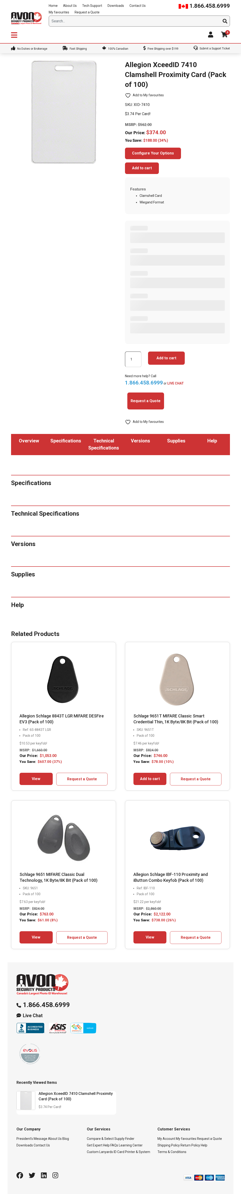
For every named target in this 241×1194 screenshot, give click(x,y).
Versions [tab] (140, 441)
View (36, 779)
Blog (65, 1139)
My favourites (59, 12)
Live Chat (33, 1015)
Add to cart (142, 168)
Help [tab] (212, 441)
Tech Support (92, 6)
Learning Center (131, 1145)
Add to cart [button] (150, 779)
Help (204, 1145)
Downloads (116, 6)
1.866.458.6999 (209, 6)
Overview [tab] (29, 441)
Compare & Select (100, 1139)
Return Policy (190, 1145)
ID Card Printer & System (132, 1152)
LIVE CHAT (175, 383)
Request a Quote (87, 12)
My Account (166, 1139)
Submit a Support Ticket (214, 48)
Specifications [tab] (65, 441)
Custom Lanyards (100, 1152)
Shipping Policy (168, 1145)
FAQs (114, 1145)
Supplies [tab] (176, 441)
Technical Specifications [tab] (103, 444)
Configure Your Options (153, 153)
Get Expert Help (98, 1145)
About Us (70, 6)
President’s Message (31, 1139)
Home (53, 6)
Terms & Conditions (171, 1152)
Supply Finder (124, 1139)
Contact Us (137, 6)
